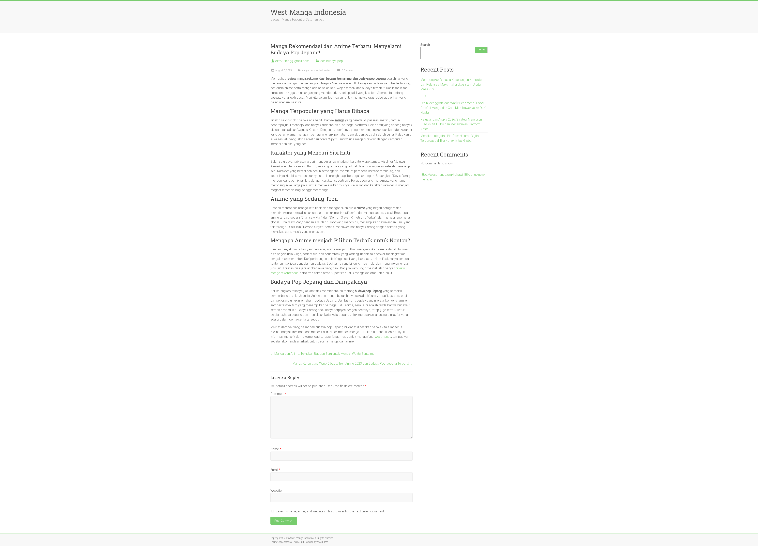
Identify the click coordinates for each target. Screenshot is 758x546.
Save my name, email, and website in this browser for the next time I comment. (330, 511)
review (327, 70)
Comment (278, 394)
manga (305, 70)
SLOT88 (425, 96)
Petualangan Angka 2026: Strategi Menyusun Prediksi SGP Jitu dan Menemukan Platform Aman (451, 124)
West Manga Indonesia (308, 12)
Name (275, 449)
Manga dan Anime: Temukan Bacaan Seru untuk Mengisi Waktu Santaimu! (322, 354)
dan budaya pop (331, 61)
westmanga (383, 337)
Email (275, 470)
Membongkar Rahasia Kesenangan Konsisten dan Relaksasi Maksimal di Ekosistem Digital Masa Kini (451, 84)
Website (276, 490)
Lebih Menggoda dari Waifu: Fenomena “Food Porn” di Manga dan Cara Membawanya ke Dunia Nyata (453, 107)
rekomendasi (316, 70)
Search (425, 45)
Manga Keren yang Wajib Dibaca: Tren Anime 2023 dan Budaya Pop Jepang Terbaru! (353, 363)
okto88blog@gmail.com (292, 61)
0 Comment (347, 70)
